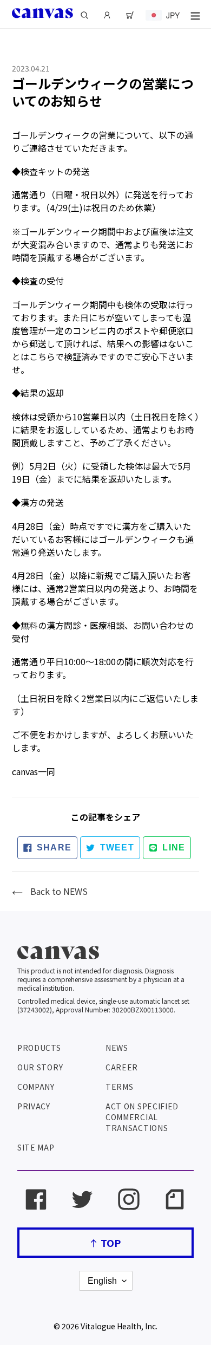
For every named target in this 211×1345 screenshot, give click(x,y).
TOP (111, 1243)
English (102, 1280)
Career (122, 1067)
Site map (36, 1147)
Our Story (40, 1067)
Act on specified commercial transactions (142, 1117)
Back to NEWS (58, 891)
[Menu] (195, 14)
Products (39, 1047)
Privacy (33, 1106)
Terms (120, 1086)
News (117, 1047)
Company (36, 1086)
